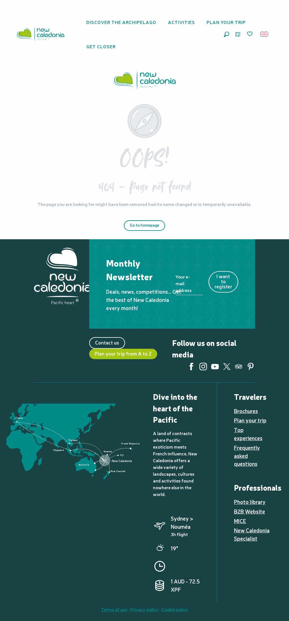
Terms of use (114, 609)
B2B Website (249, 511)
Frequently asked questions (247, 456)
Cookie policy (174, 609)
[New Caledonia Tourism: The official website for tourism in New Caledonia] (40, 34)
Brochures (246, 410)
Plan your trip (250, 420)
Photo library (250, 501)
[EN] (264, 34)
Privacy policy (144, 609)
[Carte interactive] (238, 34)
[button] (226, 34)
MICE (240, 521)
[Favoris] (250, 34)
